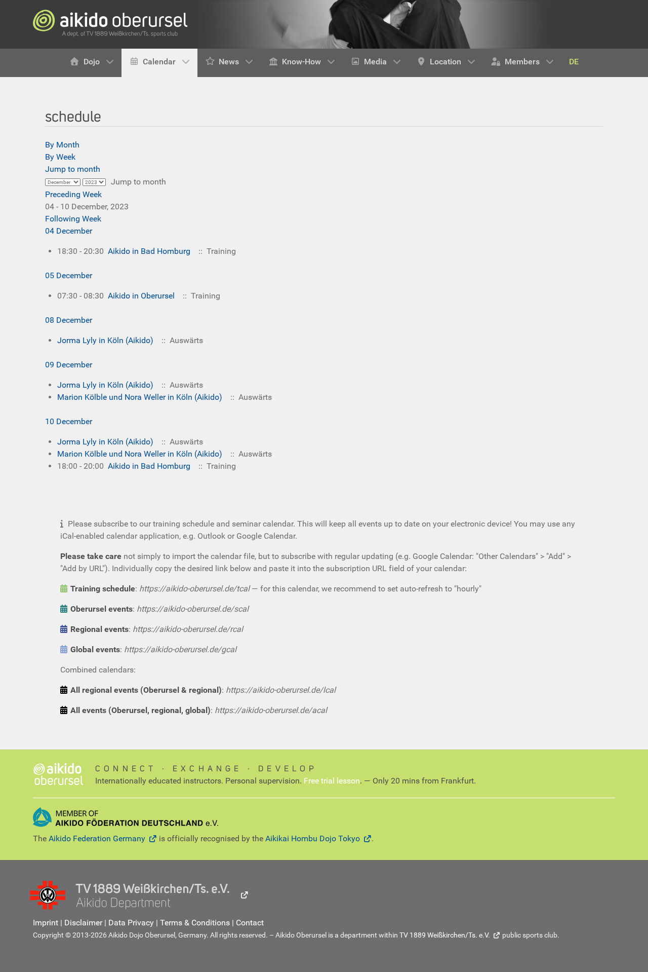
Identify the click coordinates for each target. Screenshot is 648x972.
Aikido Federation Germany (97, 838)
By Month (62, 144)
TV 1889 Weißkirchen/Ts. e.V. (444, 935)
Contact (250, 922)
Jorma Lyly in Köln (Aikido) (105, 340)
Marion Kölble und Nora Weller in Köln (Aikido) (139, 397)
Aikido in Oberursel (141, 296)
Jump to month (72, 169)
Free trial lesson (332, 781)
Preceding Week (73, 194)
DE (574, 61)
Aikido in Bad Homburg (149, 251)
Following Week (73, 218)
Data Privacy (131, 922)
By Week (60, 157)
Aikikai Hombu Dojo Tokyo (312, 838)
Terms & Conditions (195, 922)
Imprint (45, 922)
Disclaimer (83, 922)
